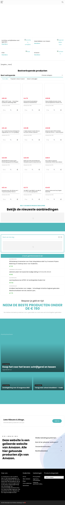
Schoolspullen (13, 286)
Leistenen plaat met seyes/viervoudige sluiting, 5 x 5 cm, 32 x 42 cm (30, 272)
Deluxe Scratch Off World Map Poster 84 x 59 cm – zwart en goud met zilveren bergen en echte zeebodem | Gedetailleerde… (54, 133)
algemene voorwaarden (36, 479)
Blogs (24, 481)
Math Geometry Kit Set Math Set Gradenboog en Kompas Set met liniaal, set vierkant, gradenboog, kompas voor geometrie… (32, 162)
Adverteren (26, 485)
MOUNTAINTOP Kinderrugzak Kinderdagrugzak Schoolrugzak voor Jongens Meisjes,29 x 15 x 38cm (10, 162)
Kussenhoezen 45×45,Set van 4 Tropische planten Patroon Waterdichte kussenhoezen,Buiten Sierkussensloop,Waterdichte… (11, 192)
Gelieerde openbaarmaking (37, 483)
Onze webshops (27, 483)
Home (24, 476)
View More (5, 44)
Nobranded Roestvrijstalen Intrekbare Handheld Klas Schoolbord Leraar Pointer (30, 102)
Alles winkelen (26, 479)
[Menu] (2, 2)
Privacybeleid (36, 476)
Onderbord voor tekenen (15, 269)
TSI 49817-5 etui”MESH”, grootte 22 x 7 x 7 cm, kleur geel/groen (32, 191)
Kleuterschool (12, 259)
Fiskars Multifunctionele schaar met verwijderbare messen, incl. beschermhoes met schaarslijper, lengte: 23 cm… (54, 103)
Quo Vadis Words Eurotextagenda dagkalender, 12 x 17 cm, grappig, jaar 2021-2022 (10, 132)
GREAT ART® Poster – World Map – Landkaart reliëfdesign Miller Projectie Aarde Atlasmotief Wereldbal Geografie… (10, 103)
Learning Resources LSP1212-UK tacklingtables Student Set (27, 280)
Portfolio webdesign (17, 502)
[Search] (62, 2)
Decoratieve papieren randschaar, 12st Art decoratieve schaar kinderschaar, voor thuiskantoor (53, 162)
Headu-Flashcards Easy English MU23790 (53, 191)
